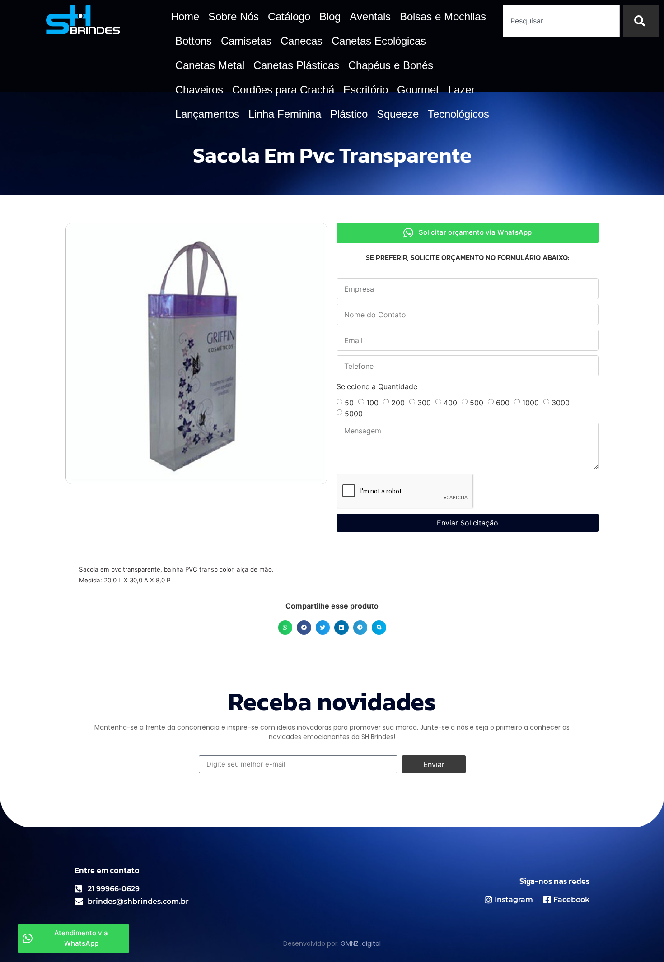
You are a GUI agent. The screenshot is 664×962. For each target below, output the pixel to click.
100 (372, 402)
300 (424, 402)
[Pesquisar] (641, 21)
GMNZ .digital (361, 943)
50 (349, 402)
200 (398, 402)
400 (450, 402)
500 (476, 402)
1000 (530, 402)
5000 (354, 413)
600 (503, 402)
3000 (561, 402)
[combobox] (561, 21)
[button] (285, 627)
